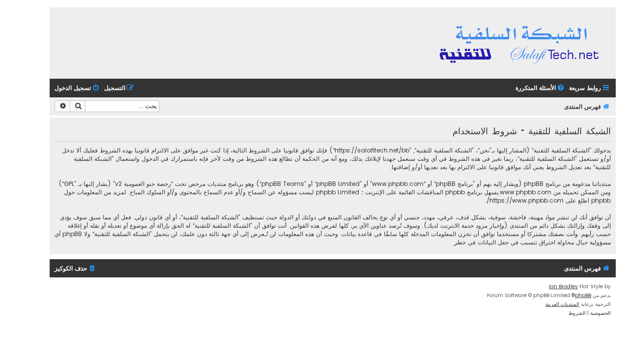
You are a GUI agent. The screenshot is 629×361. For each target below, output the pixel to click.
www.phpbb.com (525, 192)
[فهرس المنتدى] (520, 43)
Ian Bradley (563, 286)
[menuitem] (540, 88)
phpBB (583, 295)
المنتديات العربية (562, 304)
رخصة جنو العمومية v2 (143, 184)
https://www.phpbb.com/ (525, 200)
